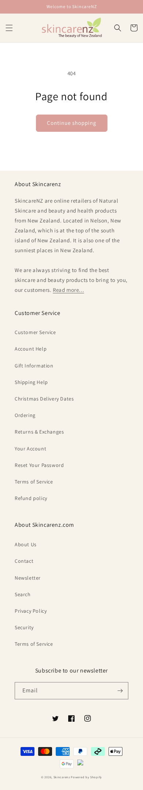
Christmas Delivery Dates (44, 398)
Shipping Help (31, 382)
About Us (26, 544)
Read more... (68, 289)
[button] (9, 28)
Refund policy (31, 498)
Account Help (31, 348)
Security (24, 627)
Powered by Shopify (86, 777)
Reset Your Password (39, 465)
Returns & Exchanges (39, 431)
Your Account (30, 448)
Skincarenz (62, 777)
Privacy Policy (31, 611)
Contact (24, 561)
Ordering (25, 415)
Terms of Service (34, 481)
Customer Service (35, 332)
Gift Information (34, 365)
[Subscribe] (120, 690)
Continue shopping (71, 122)
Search (23, 594)
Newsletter (28, 578)
